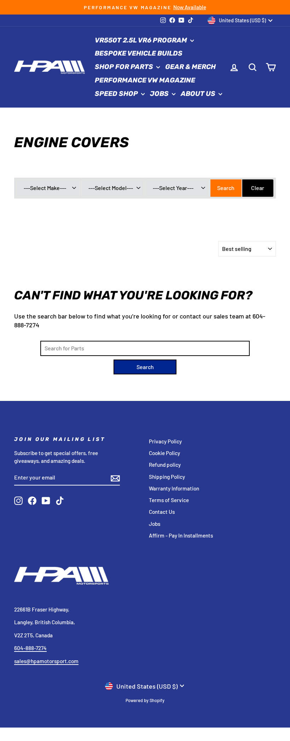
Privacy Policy (165, 441)
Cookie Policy (164, 453)
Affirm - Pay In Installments (181, 535)
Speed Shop (117, 94)
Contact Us (162, 512)
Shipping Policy (167, 476)
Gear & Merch (190, 67)
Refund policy (165, 464)
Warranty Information (174, 488)
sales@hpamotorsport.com (46, 661)
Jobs (160, 94)
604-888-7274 (30, 648)
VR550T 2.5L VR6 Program (141, 40)
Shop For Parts (125, 67)
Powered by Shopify (145, 700)
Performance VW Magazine (145, 80)
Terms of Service (169, 500)
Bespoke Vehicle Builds (138, 53)
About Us (199, 94)
